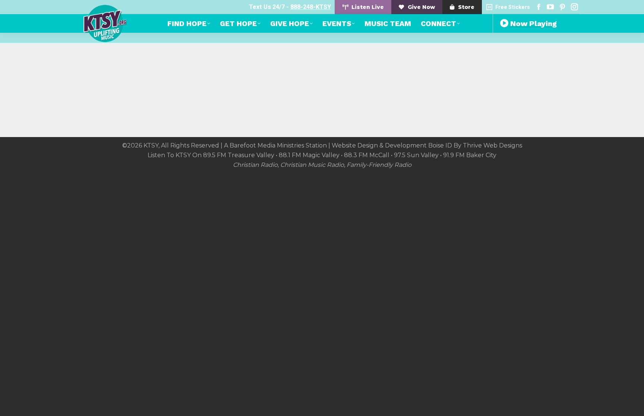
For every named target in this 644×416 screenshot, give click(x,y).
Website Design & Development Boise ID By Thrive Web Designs (427, 145)
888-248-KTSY (310, 6)
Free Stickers (512, 7)
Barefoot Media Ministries (267, 145)
